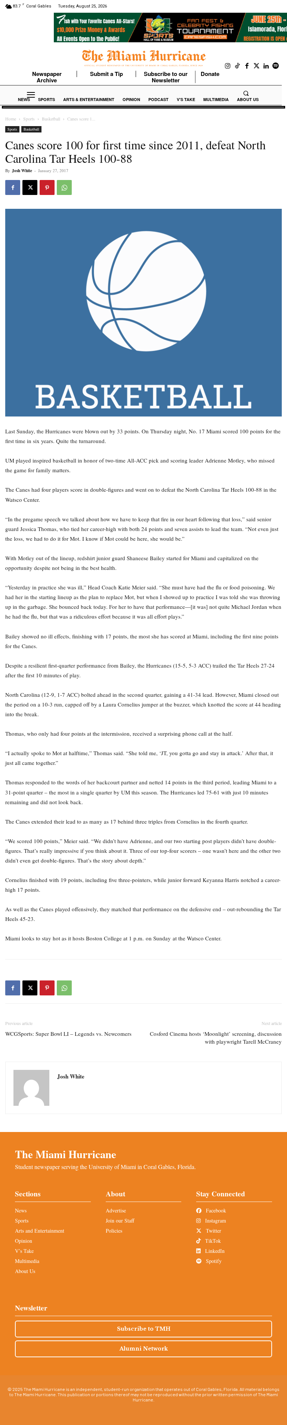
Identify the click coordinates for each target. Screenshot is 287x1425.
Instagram (215, 1220)
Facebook (215, 1210)
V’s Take (24, 1250)
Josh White (22, 171)
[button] (246, 93)
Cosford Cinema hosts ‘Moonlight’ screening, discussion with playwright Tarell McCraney (216, 1037)
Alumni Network (144, 1348)
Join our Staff (120, 1220)
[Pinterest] (47, 187)
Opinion (23, 1240)
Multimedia (27, 1260)
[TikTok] (238, 66)
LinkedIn (214, 1250)
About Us (25, 1271)
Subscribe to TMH (143, 1328)
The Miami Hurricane (65, 1154)
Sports (29, 119)
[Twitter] (257, 66)
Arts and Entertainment (39, 1230)
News (21, 1210)
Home (10, 119)
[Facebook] (247, 66)
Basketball (51, 119)
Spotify (213, 1260)
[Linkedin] (266, 66)
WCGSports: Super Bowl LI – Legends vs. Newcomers (68, 1033)
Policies (114, 1230)
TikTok (212, 1240)
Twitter (212, 1230)
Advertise (116, 1210)
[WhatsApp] (64, 187)
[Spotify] (276, 66)
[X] (29, 187)
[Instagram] (228, 66)
